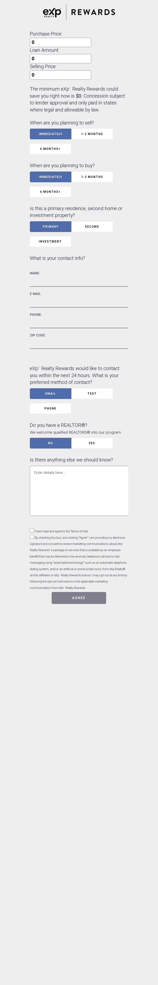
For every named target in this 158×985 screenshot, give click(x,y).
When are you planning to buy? (62, 165)
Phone (50, 408)
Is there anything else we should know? (71, 460)
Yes (92, 443)
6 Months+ (50, 148)
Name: (35, 273)
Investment (50, 241)
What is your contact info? (57, 258)
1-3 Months (92, 134)
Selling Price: (43, 66)
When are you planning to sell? (62, 123)
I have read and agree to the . (61, 531)
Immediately (50, 134)
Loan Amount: (44, 50)
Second (92, 226)
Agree (79, 598)
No (50, 443)
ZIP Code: (38, 335)
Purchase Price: (46, 34)
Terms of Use (79, 531)
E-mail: (36, 294)
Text (92, 393)
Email (50, 393)
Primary (50, 226)
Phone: (36, 315)
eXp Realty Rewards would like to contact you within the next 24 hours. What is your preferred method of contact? (75, 375)
